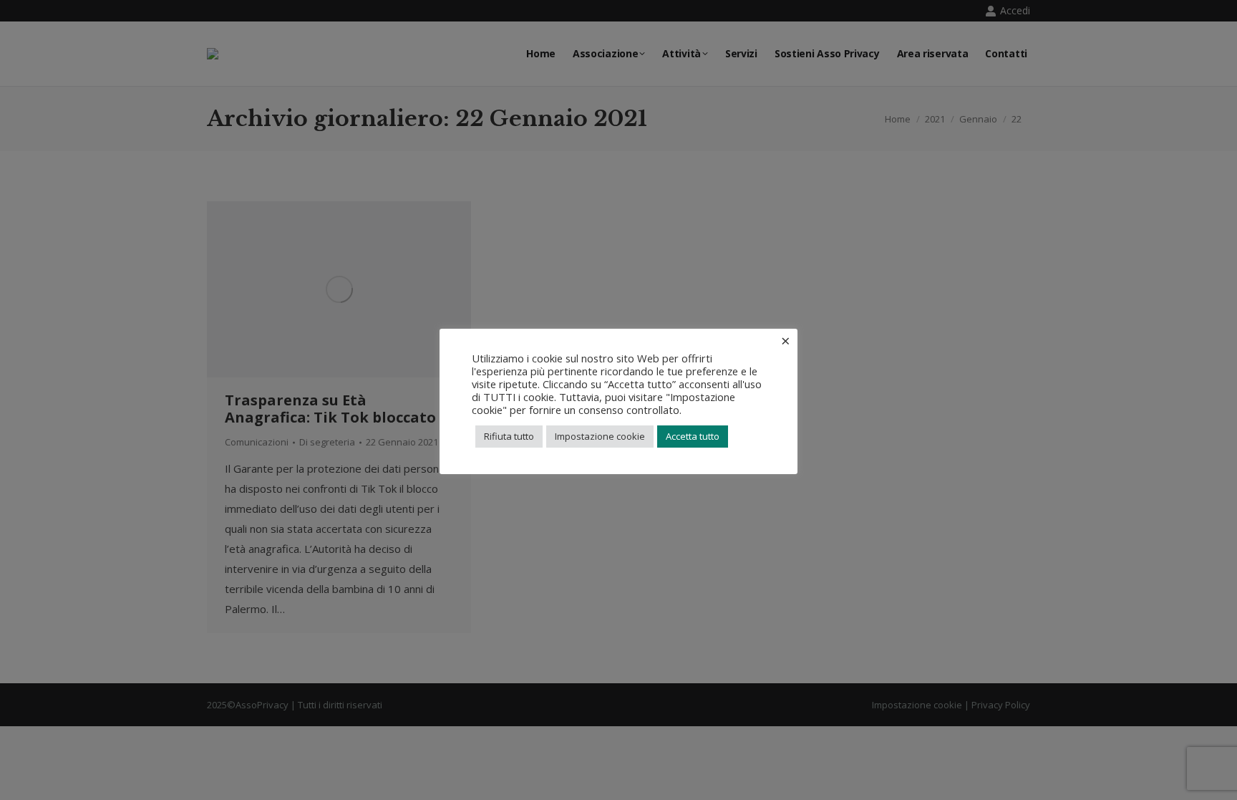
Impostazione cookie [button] (600, 436)
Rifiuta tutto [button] (509, 436)
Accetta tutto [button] (692, 436)
